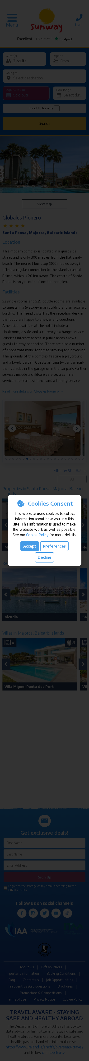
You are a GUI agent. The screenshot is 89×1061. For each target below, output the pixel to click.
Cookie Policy (37, 534)
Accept (29, 546)
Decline (44, 557)
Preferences (54, 546)
